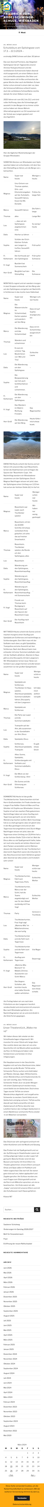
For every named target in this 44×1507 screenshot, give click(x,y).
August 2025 (9, 1316)
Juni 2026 (8, 1268)
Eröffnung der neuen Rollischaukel (18, 1244)
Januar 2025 (9, 1349)
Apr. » (33, 1475)
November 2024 (10, 1359)
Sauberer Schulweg (12, 1224)
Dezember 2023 (10, 1407)
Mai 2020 (7, 1435)
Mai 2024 (7, 1388)
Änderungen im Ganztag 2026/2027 (18, 1229)
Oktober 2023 (9, 1416)
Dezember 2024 (10, 1354)
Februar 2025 (9, 1345)
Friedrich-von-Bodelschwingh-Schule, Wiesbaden (21, 17)
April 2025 (8, 1335)
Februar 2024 (9, 1402)
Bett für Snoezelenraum (13, 1234)
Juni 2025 (8, 1325)
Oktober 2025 (9, 1306)
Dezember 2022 (10, 1431)
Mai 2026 (7, 1273)
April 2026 (8, 1277)
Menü (23, 32)
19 (11, 1466)
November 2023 (10, 1412)
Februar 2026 (9, 1287)
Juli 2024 (7, 1378)
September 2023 (11, 1421)
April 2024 (8, 1392)
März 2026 (8, 1282)
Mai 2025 (7, 1330)
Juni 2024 (8, 1383)
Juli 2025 (7, 1321)
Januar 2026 (9, 1292)
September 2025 (11, 1311)
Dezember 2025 (10, 1297)
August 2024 (9, 1373)
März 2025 (8, 1340)
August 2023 (9, 1426)
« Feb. (11, 1475)
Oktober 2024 (9, 1364)
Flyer (6, 1239)
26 (11, 1471)
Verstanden (22, 1498)
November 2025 (10, 1301)
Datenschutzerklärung (22, 1504)
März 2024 (8, 1397)
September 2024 (11, 1368)
